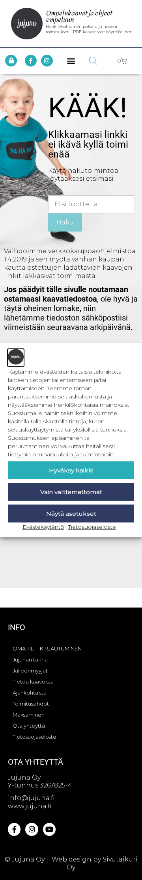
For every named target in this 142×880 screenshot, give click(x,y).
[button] (71, 60)
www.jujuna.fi (29, 806)
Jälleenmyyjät (30, 670)
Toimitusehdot (31, 703)
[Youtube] (49, 829)
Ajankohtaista (30, 692)
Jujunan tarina (30, 659)
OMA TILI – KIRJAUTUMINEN (47, 648)
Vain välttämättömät (71, 491)
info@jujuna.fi (31, 798)
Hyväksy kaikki (71, 470)
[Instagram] (47, 61)
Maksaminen (29, 714)
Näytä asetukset (71, 513)
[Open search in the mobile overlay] (93, 61)
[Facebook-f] (31, 61)
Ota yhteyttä (29, 726)
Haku (65, 222)
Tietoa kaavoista (33, 681)
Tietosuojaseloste (92, 526)
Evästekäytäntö (43, 526)
